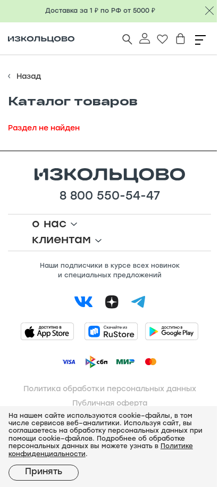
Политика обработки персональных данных (109, 389)
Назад (28, 77)
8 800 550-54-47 (110, 197)
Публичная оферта (109, 404)
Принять (43, 472)
